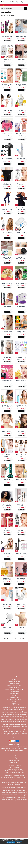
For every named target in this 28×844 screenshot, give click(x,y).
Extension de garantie (14, 697)
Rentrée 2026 (7, 40)
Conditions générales (14, 683)
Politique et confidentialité (14, 681)
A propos (14, 679)
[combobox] (12, 8)
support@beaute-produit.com (17, 772)
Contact (14, 703)
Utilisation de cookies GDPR (14, 699)
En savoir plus (16, 840)
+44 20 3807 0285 (17, 769)
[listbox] (11, 15)
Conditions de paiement (14, 687)
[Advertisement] (14, 658)
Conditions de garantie (14, 691)
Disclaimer (14, 701)
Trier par (3, 15)
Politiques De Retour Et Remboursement (14, 689)
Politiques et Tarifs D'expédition (14, 685)
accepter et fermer (10, 842)
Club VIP (14, 695)
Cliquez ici (20, 770)
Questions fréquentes (14, 693)
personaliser (19, 842)
